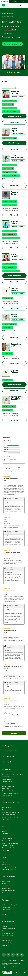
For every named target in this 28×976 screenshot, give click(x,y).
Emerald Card (6, 886)
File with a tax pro (7, 779)
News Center (6, 938)
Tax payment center (8, 845)
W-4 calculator (6, 850)
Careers (4, 931)
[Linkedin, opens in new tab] (22, 955)
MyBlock (4, 831)
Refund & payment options (10, 843)
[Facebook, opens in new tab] (8, 955)
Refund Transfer (6, 888)
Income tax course (7, 935)
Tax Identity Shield (7, 791)
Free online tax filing (8, 781)
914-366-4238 (8, 33)
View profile (14, 122)
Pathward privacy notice (9, 869)
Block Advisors (6, 807)
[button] (20, 5)
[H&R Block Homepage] (4, 1)
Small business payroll (8, 814)
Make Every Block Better (9, 928)
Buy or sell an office (7, 933)
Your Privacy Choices (18, 972)
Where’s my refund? (8, 848)
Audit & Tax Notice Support (10, 793)
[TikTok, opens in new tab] (4, 955)
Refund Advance (7, 893)
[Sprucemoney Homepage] (23, 1)
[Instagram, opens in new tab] (13, 955)
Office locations (6, 909)
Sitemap (4, 914)
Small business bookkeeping (10, 812)
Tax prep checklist (7, 838)
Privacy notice (6, 864)
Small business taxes (8, 810)
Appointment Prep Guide (9, 840)
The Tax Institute (7, 943)
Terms (4, 862)
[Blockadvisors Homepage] (14, 1)
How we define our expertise (8, 87)
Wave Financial (6, 819)
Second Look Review (8, 786)
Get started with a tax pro (12, 44)
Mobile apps (5, 833)
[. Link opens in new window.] (7, 972)
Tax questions (6, 907)
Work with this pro (14, 116)
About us (4, 926)
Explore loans (6, 881)
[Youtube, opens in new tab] (17, 955)
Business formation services (10, 817)
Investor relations (7, 940)
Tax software (5, 783)
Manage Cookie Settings (9, 867)
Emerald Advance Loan (9, 890)
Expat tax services (7, 796)
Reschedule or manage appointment (12, 774)
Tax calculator (6, 836)
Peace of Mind (6, 788)
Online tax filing (6, 776)
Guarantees (5, 945)
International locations (8, 912)
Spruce (4, 883)
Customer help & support (9, 905)
